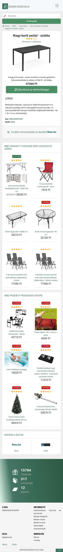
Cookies (37, 540)
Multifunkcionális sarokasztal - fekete (16, 332)
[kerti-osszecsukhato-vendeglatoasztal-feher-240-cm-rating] (16, 160)
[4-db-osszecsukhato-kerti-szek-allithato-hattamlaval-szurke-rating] (16, 249)
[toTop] (59, 550)
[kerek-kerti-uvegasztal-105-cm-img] (46, 219)
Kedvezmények (40, 529)
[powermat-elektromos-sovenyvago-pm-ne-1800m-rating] (46, 391)
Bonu (13, 122)
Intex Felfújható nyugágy (16, 369)
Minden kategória (40, 517)
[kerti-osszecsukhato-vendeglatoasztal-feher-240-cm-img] (16, 173)
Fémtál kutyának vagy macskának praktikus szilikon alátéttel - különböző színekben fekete (46, 372)
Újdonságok (38, 526)
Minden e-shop (39, 523)
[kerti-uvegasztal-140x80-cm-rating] (16, 206)
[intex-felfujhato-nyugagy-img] (16, 359)
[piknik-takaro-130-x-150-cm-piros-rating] (46, 307)
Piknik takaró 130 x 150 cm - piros (45, 333)
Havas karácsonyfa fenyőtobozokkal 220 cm (16, 418)
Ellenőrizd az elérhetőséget (33, 89)
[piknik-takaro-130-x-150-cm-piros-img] (46, 319)
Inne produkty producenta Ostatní (23, 295)
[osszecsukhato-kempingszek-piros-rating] (46, 160)
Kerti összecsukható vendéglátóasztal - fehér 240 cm (16, 188)
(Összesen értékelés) (31, 42)
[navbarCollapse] (57, 6)
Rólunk (36, 537)
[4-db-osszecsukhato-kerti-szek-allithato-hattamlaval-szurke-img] (16, 262)
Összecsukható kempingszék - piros (46, 185)
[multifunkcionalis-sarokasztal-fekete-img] (16, 318)
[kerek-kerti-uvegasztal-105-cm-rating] (46, 206)
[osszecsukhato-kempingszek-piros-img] (46, 172)
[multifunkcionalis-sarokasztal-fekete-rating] (16, 307)
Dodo (14, 544)
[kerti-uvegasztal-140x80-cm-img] (16, 219)
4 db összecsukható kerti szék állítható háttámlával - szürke (16, 277)
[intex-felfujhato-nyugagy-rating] (16, 350)
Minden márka (39, 520)
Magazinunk (7, 537)
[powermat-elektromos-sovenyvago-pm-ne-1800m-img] (46, 398)
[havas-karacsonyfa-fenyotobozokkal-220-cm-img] (16, 404)
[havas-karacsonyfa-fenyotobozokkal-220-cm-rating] (16, 391)
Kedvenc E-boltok (13, 435)
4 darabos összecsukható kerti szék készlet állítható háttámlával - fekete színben (46, 277)
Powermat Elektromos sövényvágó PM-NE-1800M (46, 408)
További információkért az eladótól (28, 132)
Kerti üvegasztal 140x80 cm (16, 232)
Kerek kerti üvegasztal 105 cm (46, 233)
